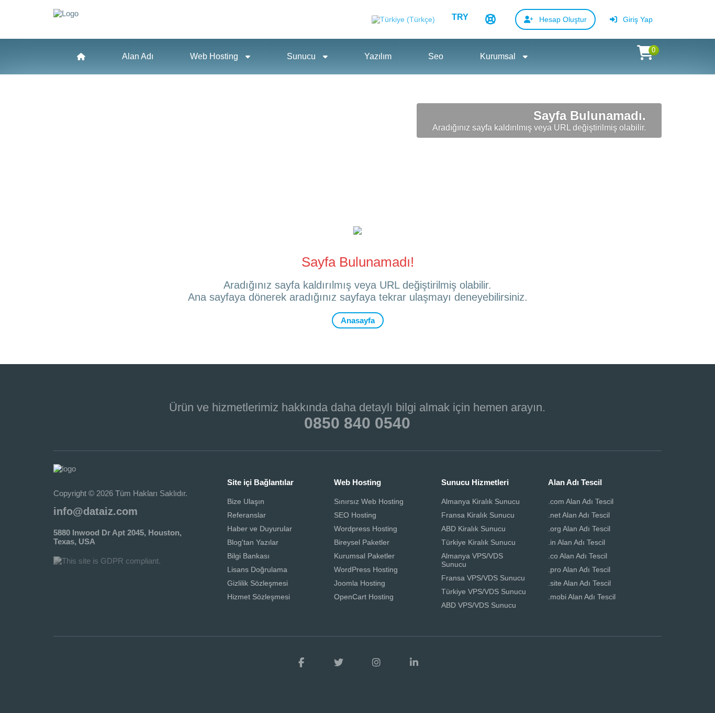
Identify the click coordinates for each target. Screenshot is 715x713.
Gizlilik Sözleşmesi (257, 583)
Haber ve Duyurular (259, 528)
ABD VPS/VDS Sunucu (478, 605)
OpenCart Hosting (364, 597)
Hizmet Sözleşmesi (258, 597)
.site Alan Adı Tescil (579, 583)
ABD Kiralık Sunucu (473, 528)
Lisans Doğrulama (257, 569)
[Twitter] (338, 662)
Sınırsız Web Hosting (369, 501)
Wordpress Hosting (365, 528)
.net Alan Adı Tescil (579, 515)
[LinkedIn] (414, 662)
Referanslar (246, 515)
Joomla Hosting (359, 583)
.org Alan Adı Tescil (579, 528)
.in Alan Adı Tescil (576, 542)
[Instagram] (376, 662)
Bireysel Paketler (361, 542)
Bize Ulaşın (245, 501)
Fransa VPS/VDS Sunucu (483, 578)
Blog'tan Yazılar (252, 542)
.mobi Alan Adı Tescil (582, 597)
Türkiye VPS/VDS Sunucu (483, 591)
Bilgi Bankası (248, 556)
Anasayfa (358, 320)
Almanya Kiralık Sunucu (480, 501)
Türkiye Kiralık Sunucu (478, 542)
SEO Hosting (355, 515)
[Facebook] (301, 662)
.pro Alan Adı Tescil (579, 569)
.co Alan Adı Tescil (577, 556)
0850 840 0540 (357, 423)
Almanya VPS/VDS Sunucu (472, 560)
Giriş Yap (637, 19)
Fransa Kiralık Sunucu (478, 515)
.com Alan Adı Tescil (580, 501)
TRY (460, 17)
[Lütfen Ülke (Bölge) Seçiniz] (403, 20)
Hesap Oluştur (562, 19)
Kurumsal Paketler (364, 556)
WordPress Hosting (366, 569)
